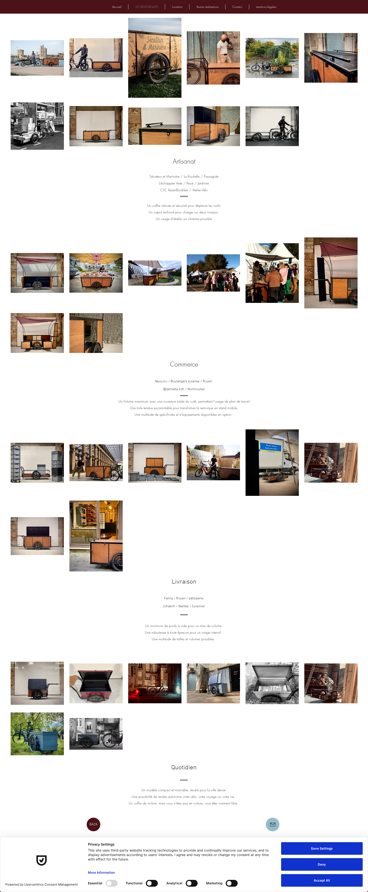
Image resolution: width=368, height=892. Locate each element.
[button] (207, 6)
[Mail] (272, 824)
